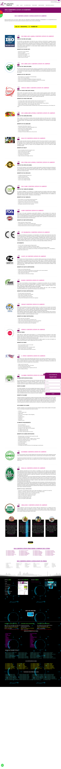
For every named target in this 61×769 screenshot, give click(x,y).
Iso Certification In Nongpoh (50, 550)
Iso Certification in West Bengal (49, 665)
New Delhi (32, 641)
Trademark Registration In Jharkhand (37, 677)
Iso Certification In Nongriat (37, 554)
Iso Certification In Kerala (34, 666)
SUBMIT (53, 393)
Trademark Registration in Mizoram (49, 674)
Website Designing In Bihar (22, 654)
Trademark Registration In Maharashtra (11, 677)
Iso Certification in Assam (9, 664)
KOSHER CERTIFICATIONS (25, 524)
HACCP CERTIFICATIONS (38, 524)
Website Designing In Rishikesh (48, 652)
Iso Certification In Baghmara (10, 551)
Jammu (6, 638)
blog (6, 589)
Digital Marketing (20, 9)
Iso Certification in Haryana (9, 665)
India (6, 646)
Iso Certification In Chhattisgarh (22, 666)
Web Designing (41, 5)
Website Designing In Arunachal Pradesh (50, 654)
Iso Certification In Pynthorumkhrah (24, 553)
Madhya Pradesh (8, 639)
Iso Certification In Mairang (23, 552)
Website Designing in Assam (9, 654)
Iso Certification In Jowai (23, 551)
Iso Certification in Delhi (8, 663)
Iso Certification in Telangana (9, 667)
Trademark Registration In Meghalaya (37, 678)
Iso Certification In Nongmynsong (11, 554)
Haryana (7, 637)
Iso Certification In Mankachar (37, 553)
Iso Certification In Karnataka (35, 665)
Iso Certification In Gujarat (21, 665)
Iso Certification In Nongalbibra (37, 555)
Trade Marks (34, 5)
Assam (6, 634)
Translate (58, 2)
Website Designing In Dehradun (35, 652)
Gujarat (31, 636)
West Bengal (32, 647)
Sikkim (31, 643)
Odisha (6, 642)
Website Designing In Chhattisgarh (23, 656)
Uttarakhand (32, 645)
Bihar (31, 634)
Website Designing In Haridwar (48, 657)
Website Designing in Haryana (9, 655)
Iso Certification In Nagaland (35, 664)
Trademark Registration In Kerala (24, 677)
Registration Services (50, 5)
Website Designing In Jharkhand (48, 656)
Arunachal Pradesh (33, 633)
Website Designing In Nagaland (23, 653)
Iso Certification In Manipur (21, 667)
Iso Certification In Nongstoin (37, 551)
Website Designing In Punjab (48, 653)
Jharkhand (32, 638)
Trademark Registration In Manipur (24, 678)
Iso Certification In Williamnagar (37, 552)
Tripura (6, 645)
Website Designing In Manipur (34, 657)
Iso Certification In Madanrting (23, 554)
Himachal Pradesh (33, 637)
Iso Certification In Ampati (10, 553)
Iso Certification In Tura (36, 550)
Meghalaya (7, 640)
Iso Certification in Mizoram (49, 663)
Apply (30, 542)
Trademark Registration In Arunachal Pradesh (12, 679)
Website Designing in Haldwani (9, 657)
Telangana (32, 644)
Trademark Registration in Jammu (24, 674)
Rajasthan (7, 643)
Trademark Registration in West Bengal (49, 676)
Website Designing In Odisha (34, 653)
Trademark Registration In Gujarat (24, 676)
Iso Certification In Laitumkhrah (50, 554)
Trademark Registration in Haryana (10, 676)
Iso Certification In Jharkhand (49, 666)
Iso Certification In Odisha (48, 664)
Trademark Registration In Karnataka (37, 676)
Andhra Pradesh (8, 633)
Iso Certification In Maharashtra (10, 666)
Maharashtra (32, 639)
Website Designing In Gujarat (34, 654)
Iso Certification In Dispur (10, 555)
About (21, 5)
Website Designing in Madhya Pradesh (11, 652)
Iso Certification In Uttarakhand (49, 667)
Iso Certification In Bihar (20, 664)
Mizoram (7, 641)
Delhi (31, 635)
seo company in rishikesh (36, 679)
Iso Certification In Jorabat (23, 555)
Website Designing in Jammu (22, 652)
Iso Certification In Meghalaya (35, 667)
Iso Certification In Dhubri (49, 555)
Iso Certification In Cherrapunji (23, 550)
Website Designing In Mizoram (9, 653)
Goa (6, 636)
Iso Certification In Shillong (10, 550)
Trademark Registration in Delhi (10, 674)
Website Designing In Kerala (48, 655)
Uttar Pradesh (7, 647)
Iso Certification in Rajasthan (35, 663)
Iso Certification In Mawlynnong (50, 552)
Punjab (31, 642)
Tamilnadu (7, 644)
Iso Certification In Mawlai (49, 553)
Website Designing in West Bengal (10, 656)
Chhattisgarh (7, 635)
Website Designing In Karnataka (35, 655)
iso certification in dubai (47, 679)
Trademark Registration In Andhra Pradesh (25, 679)
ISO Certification (27, 5)
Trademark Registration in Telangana (10, 678)
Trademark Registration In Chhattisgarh (49, 677)
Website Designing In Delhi (22, 655)
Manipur (31, 640)
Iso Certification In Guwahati (10, 552)
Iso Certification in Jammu (21, 663)
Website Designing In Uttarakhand (35, 656)
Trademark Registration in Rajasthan (37, 674)
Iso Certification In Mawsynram (50, 551)
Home (18, 5)
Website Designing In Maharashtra (23, 657)
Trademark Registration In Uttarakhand (49, 678)
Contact (26, 9)
